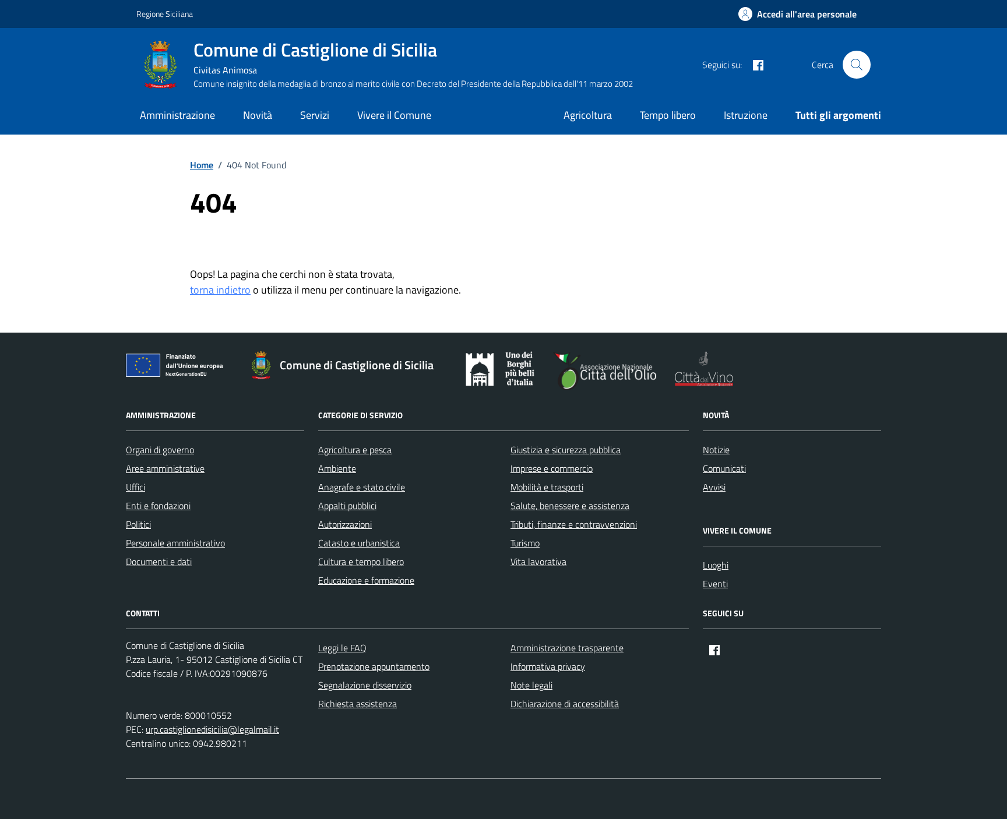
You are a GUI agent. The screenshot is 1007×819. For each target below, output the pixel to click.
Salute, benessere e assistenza (569, 506)
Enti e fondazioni (158, 506)
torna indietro (220, 290)
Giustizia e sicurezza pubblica (565, 450)
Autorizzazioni (345, 524)
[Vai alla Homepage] (164, 65)
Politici (138, 524)
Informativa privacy (547, 666)
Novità (257, 115)
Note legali (531, 685)
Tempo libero (668, 115)
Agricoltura (588, 115)
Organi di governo (160, 450)
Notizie (716, 450)
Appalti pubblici (347, 506)
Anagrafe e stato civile (361, 487)
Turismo (525, 543)
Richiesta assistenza (357, 704)
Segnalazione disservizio (364, 685)
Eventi (715, 584)
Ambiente (337, 468)
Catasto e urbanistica (359, 543)
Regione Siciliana (164, 14)
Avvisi (714, 487)
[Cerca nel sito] (857, 65)
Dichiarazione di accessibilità (564, 704)
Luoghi (715, 565)
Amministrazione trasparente (567, 648)
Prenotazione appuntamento (373, 666)
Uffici (135, 487)
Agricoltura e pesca (355, 450)
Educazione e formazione (366, 580)
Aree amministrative (165, 468)
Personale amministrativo (175, 543)
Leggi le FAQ (342, 648)
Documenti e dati (159, 562)
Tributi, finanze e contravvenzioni (573, 524)
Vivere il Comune (394, 115)
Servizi (314, 115)
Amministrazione (177, 115)
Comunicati (724, 468)
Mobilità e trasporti (546, 487)
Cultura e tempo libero (361, 562)
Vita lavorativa (538, 562)
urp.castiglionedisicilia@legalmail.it (212, 729)
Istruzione (745, 115)
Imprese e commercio (551, 468)
